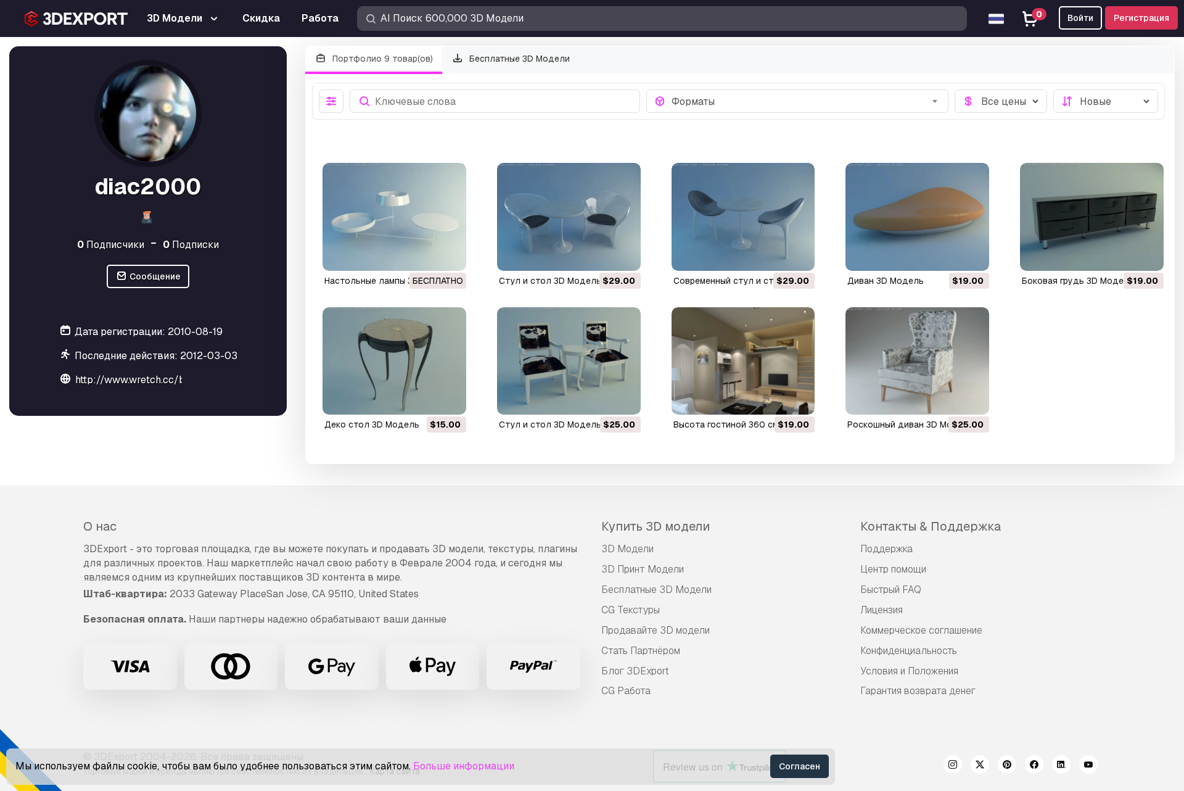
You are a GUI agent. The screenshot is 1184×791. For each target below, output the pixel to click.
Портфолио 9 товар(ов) (381, 58)
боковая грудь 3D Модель (1078, 280)
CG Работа (626, 690)
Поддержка (886, 548)
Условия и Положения (909, 671)
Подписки (191, 244)
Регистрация (1141, 17)
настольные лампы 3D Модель (389, 280)
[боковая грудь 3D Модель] (1092, 217)
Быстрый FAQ (890, 589)
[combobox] (806, 101)
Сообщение (154, 276)
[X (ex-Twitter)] (980, 766)
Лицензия (881, 609)
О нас (100, 526)
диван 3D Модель (885, 280)
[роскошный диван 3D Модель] (917, 361)
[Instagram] (952, 766)
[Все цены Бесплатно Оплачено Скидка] (1001, 101)
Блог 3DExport (635, 671)
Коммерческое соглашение (921, 630)
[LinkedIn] (1061, 766)
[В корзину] (597, 253)
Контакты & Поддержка (930, 526)
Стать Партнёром (640, 650)
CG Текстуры (630, 609)
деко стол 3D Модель (371, 424)
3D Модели (627, 548)
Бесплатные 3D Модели (518, 58)
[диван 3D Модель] (917, 217)
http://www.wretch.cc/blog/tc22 (150, 379)
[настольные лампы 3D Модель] (394, 217)
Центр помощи (893, 569)
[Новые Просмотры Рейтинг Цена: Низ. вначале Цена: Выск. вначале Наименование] (1105, 101)
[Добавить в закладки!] (448, 253)
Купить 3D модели (655, 526)
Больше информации (463, 766)
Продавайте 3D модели (655, 630)
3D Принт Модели (642, 569)
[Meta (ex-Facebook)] (1034, 766)
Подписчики (110, 244)
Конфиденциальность (908, 650)
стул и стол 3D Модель (550, 280)
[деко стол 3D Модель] (394, 361)
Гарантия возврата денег (918, 690)
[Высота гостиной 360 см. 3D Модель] (743, 361)
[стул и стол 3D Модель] (569, 217)
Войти (1080, 17)
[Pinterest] (1007, 766)
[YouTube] (1088, 766)
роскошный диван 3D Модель (910, 424)
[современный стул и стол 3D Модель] (743, 217)
